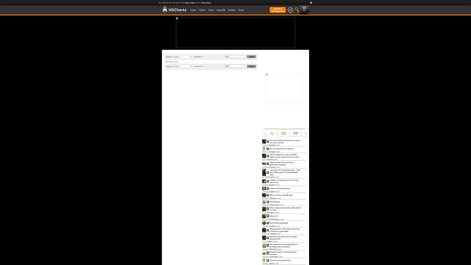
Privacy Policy (190, 3)
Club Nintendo (275, 202)
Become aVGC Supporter (278, 9)
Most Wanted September (279, 223)
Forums (284, 129)
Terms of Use (206, 3)
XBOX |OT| (274, 216)
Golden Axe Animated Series (280, 188)
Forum (241, 10)
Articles (231, 10)
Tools (210, 10)
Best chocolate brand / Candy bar (282, 149)
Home (193, 10)
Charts (202, 10)
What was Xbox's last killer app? (281, 195)
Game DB (220, 10)
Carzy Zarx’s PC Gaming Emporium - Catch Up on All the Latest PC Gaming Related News (285, 172)
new (277, 145)
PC (263, 177)
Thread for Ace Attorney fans (280, 260)
